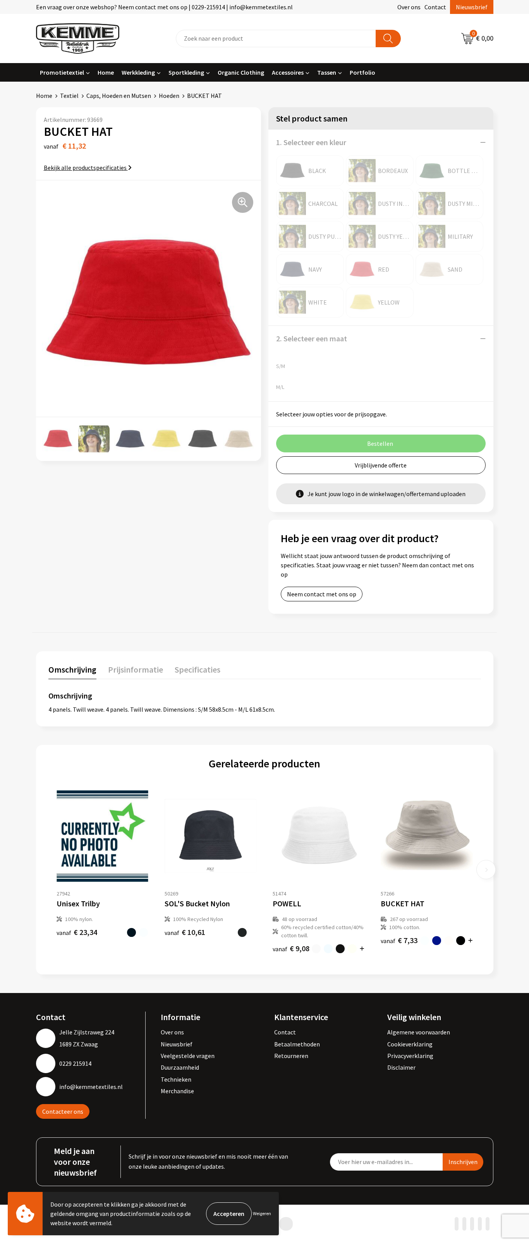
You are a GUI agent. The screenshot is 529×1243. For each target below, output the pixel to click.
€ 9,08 (291, 948)
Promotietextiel (62, 72)
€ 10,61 (185, 932)
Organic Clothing (241, 72)
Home (106, 72)
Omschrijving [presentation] (72, 669)
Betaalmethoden (297, 1044)
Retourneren (291, 1056)
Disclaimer (401, 1067)
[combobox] (276, 38)
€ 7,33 (399, 940)
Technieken (176, 1079)
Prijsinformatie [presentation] (135, 669)
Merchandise (177, 1091)
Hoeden (169, 95)
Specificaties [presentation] (197, 669)
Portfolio (362, 72)
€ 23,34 (77, 932)
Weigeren (262, 1213)
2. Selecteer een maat (311, 338)
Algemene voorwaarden (418, 1032)
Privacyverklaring (410, 1056)
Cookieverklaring (410, 1044)
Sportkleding (186, 72)
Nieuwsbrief (472, 7)
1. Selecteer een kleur (311, 142)
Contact (435, 7)
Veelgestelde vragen (188, 1056)
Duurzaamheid (180, 1067)
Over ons (409, 7)
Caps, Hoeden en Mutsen (118, 95)
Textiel (69, 95)
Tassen (326, 72)
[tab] (72, 671)
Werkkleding (138, 72)
